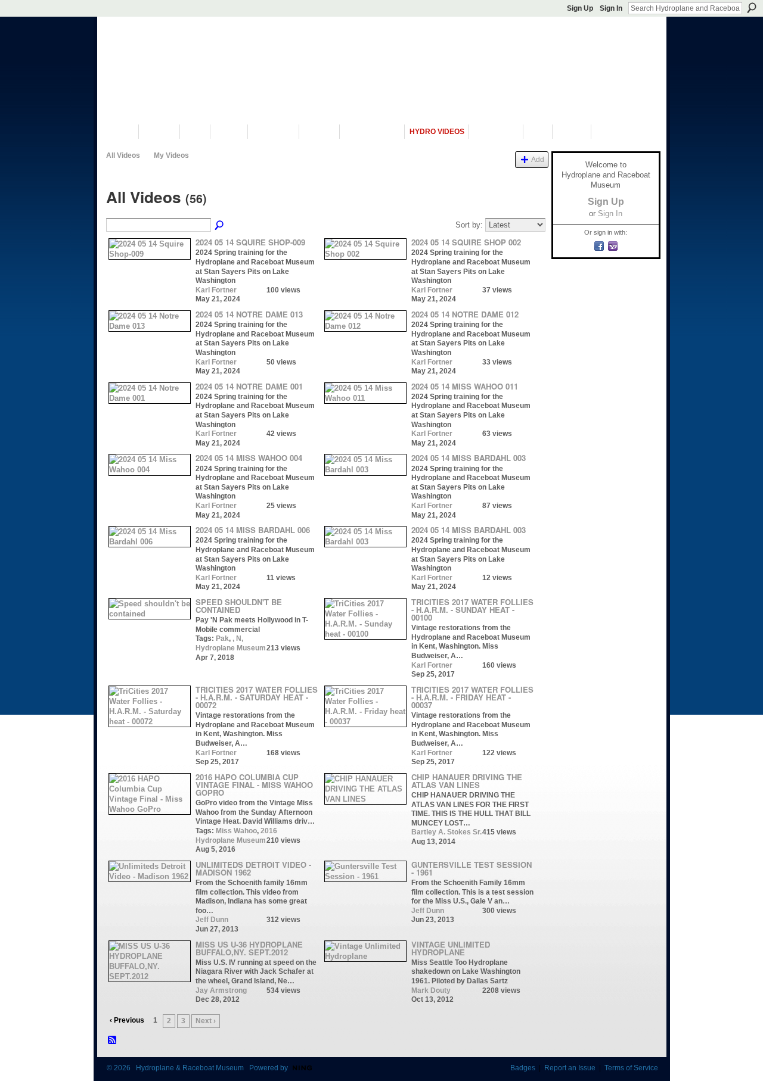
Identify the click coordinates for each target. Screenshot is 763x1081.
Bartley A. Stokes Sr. (446, 832)
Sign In (611, 8)
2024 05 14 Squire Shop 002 (466, 242)
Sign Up (580, 8)
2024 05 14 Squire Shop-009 (250, 242)
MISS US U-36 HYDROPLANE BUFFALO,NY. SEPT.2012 (249, 948)
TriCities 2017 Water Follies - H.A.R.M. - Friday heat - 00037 (472, 697)
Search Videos (220, 225)
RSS (112, 1040)
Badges (522, 1068)
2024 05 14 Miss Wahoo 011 (464, 386)
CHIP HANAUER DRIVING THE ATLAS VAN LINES (466, 780)
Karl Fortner (216, 290)
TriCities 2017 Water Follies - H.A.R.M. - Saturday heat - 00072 (257, 697)
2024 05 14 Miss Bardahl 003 (468, 457)
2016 (268, 831)
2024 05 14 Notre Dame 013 (249, 314)
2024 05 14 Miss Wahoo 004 (249, 457)
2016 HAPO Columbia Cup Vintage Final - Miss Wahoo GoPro (254, 784)
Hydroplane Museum (231, 648)
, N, (237, 638)
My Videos (171, 155)
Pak (222, 638)
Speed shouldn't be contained (239, 605)
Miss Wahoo (236, 831)
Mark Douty (431, 990)
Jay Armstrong (221, 990)
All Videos (123, 155)
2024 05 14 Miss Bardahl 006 (253, 529)
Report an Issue (569, 1068)
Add (537, 159)
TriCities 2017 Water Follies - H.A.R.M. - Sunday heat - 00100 (472, 609)
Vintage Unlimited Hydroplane (450, 948)
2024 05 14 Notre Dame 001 (249, 386)
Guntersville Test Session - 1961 (471, 868)
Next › (206, 1021)
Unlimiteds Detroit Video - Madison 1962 (253, 868)
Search (751, 7)
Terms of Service (631, 1068)
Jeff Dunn (212, 919)
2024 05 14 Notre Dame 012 (465, 314)
